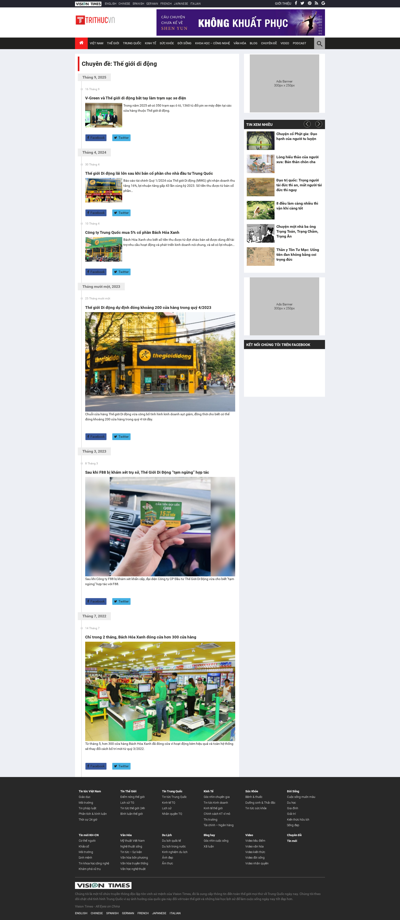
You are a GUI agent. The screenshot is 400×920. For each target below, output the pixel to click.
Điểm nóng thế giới (132, 797)
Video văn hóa (254, 846)
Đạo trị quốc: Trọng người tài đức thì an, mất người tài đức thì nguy (299, 185)
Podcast (299, 43)
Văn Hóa (240, 43)
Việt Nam (96, 43)
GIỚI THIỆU (283, 3)
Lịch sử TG (127, 802)
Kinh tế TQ (168, 802)
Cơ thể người (87, 840)
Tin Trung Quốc (172, 791)
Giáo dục (84, 797)
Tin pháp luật (87, 808)
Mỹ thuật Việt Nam (132, 840)
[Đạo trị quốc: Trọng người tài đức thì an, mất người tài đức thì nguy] (261, 187)
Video (285, 43)
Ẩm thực (167, 863)
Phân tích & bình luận (93, 813)
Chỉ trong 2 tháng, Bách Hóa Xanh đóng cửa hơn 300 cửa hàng (140, 637)
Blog (253, 43)
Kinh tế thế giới (213, 808)
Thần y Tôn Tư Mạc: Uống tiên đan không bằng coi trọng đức (297, 254)
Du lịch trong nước (174, 846)
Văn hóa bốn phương (134, 857)
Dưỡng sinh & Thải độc (260, 802)
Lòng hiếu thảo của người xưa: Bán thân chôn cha (297, 159)
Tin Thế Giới (128, 791)
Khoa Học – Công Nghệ (212, 43)
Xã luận (209, 846)
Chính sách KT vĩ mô (217, 813)
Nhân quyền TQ (172, 813)
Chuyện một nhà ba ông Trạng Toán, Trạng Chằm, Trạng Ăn (297, 231)
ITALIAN (195, 3)
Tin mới (292, 841)
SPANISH (138, 3)
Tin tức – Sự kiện (131, 852)
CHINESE (124, 3)
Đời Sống (184, 43)
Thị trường (210, 819)
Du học (291, 802)
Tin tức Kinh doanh (216, 802)
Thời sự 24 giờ (88, 819)
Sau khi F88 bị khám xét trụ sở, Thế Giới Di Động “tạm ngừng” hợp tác (147, 472)
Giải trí (291, 813)
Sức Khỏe (167, 43)
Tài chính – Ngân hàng (219, 825)
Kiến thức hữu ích (298, 819)
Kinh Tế (150, 43)
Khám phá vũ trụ (90, 869)
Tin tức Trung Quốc (174, 797)
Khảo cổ (84, 846)
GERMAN (152, 3)
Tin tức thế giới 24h (132, 808)
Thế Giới (113, 43)
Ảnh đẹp (167, 857)
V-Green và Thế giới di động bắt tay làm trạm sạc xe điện (135, 98)
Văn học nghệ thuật (133, 869)
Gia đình (292, 808)
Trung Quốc (132, 43)
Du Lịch (167, 835)
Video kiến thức (255, 852)
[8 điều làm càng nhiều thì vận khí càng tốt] (261, 210)
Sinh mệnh (85, 857)
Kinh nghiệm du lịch (175, 852)
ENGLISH (110, 3)
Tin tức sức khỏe (255, 808)
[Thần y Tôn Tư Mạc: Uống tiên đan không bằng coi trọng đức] (261, 256)
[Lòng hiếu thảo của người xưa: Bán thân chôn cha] (261, 164)
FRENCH (166, 3)
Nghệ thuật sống (131, 846)
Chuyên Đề (294, 835)
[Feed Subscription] (83, 72)
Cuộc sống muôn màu (301, 797)
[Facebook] (296, 3)
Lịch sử (167, 808)
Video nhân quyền (257, 863)
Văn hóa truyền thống (134, 863)
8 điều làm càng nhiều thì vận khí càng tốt (297, 205)
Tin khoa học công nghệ (94, 863)
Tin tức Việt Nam (90, 791)
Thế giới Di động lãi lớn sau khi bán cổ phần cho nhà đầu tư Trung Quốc (149, 173)
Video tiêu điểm (255, 840)
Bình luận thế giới (131, 813)
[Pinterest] (309, 3)
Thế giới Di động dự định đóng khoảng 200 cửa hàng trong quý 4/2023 (148, 307)
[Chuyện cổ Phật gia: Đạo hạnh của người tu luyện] (261, 140)
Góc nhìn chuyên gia (217, 797)
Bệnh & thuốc (253, 797)
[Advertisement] (284, 83)
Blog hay (209, 835)
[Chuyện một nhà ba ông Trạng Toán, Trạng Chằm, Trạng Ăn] (261, 233)
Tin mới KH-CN (89, 835)
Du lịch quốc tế (171, 840)
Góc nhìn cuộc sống (216, 840)
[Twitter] (302, 3)
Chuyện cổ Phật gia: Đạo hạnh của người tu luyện (296, 136)
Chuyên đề (269, 43)
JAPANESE (181, 3)
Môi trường (86, 802)
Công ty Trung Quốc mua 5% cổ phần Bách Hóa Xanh (132, 232)
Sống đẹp (293, 825)
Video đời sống (255, 857)
